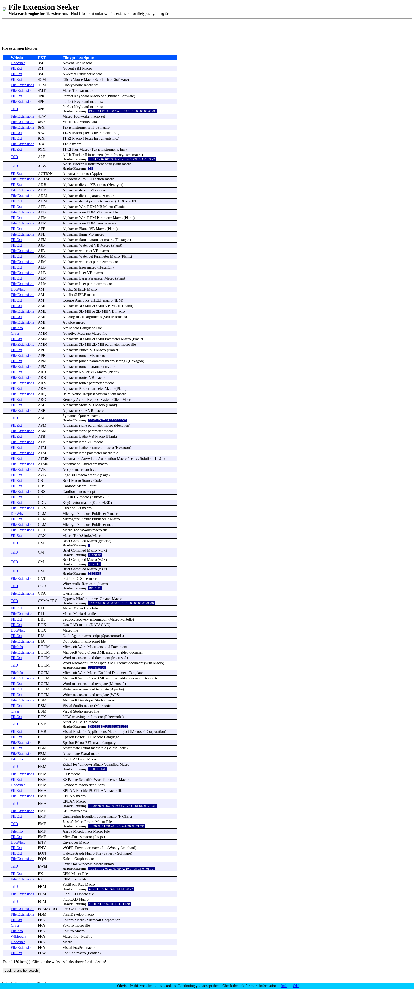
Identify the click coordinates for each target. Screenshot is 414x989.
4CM (42, 79)
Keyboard (81, 96)
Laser (83, 278)
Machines (118, 317)
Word (82, 647)
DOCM (44, 647)
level (95, 599)
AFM (42, 240)
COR (42, 586)
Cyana (67, 593)
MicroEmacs (84, 822)
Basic (77, 732)
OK (296, 986)
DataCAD (70, 625)
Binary (98, 764)
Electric (82, 790)
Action (76, 394)
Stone (83, 405)
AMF (42, 317)
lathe (82, 442)
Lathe (83, 436)
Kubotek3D (100, 497)
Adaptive (69, 333)
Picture (85, 514)
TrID (14, 109)
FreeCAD (70, 909)
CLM (42, 514)
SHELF (80, 289)
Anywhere (89, 458)
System (101, 394)
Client (116, 399)
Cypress (69, 599)
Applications (97, 732)
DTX (42, 717)
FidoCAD (70, 894)
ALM (42, 278)
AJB (41, 245)
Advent (68, 63)
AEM (42, 218)
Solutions (147, 458)
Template (136, 673)
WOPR (68, 848)
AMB (42, 306)
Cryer (15, 333)
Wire (82, 207)
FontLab (69, 953)
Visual (67, 706)
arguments (94, 317)
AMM (42, 333)
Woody (114, 848)
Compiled (78, 541)
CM (41, 543)
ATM (42, 447)
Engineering (72, 816)
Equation (89, 816)
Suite (84, 578)
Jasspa (67, 822)
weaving (78, 717)
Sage (66, 475)
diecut (83, 201)
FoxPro (68, 925)
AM (41, 289)
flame (83, 234)
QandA (83, 416)
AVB (42, 469)
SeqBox (69, 619)
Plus (75, 149)
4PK (41, 96)
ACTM (43, 179)
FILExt (16, 68)
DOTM (43, 673)
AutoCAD (86, 179)
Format (122, 663)
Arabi (72, 74)
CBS (41, 486)
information (98, 619)
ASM (42, 425)
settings (121, 361)
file (115, 212)
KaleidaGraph (73, 853)
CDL (42, 497)
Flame (83, 229)
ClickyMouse (73, 79)
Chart (126, 816)
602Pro (68, 578)
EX (40, 874)
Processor (110, 779)
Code (97, 480)
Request (89, 394)
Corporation (156, 732)
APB (42, 350)
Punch (84, 350)
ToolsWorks (82, 530)
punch (83, 355)
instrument (96, 155)
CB (40, 480)
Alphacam (70, 185)
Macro (87, 63)
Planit (119, 207)
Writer (67, 689)
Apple (96, 174)
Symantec (70, 416)
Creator (105, 599)
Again (75, 636)
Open (91, 652)
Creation (69, 508)
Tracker (78, 155)
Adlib (67, 155)
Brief (66, 480)
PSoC (80, 599)
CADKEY (71, 497)
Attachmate (71, 748)
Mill (88, 306)
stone (83, 410)
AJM (42, 256)
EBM (42, 748)
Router (84, 372)
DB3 (41, 619)
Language (87, 328)
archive (90, 469)
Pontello (126, 619)
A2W (42, 166)
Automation (71, 458)
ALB (42, 267)
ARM (42, 383)
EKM (42, 774)
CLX (42, 530)
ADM (42, 196)
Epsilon (68, 737)
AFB (42, 229)
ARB (42, 372)
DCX (42, 625)
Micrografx (71, 514)
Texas (67, 127)
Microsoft (70, 647)
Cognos (68, 300)
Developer (86, 700)
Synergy (110, 853)
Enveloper (70, 842)
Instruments (81, 127)
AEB (42, 207)
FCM (42, 894)
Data (87, 608)
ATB (41, 436)
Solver (101, 816)
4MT (42, 90)
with (109, 155)
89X (41, 127)
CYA (42, 593)
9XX (42, 149)
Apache (117, 689)
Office (92, 663)
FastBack (70, 884)
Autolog (69, 317)
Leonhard (128, 848)
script (91, 491)
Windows (85, 764)
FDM (42, 914)
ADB (42, 185)
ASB (42, 405)
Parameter (104, 218)
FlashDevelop (73, 914)
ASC (42, 418)
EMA (42, 790)
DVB (42, 724)
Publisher (84, 74)
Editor (79, 737)
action (99, 179)
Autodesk (70, 179)
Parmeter (97, 388)
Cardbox (69, 486)
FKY (42, 920)
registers (125, 155)
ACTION (45, 174)
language (110, 743)
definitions (97, 785)
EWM (42, 866)
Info (284, 986)
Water (83, 245)
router (83, 377)
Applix (68, 289)
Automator (71, 174)
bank (108, 164)
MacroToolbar (73, 90)
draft (89, 717)
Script (91, 486)
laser (82, 267)
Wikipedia (18, 936)
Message (84, 333)
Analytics (82, 300)
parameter (97, 196)
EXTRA (69, 759)
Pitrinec (107, 79)
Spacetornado (112, 636)
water (83, 251)
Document (119, 647)
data (94, 122)
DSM (42, 700)
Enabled (104, 673)
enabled (104, 647)
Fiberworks (113, 717)
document (136, 652)
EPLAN (69, 790)
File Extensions (22, 85)
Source (87, 480)
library (109, 864)
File (99, 328)
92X (41, 138)
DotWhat (18, 63)
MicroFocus (117, 748)
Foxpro (68, 920)
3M (40, 63)
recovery (82, 619)
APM (42, 361)
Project (123, 732)
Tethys (134, 458)
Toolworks (81, 116)
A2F (41, 157)
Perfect (68, 96)
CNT (42, 578)
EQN (42, 853)
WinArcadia (72, 584)
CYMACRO (48, 601)
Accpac (68, 469)
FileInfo (17, 328)
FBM (42, 887)
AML (42, 328)
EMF (42, 811)
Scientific (86, 779)
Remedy (69, 399)
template (151, 678)
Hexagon (115, 185)
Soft (107, 317)
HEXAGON (126, 201)
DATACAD (100, 625)
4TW (42, 116)
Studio (100, 700)
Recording (90, 584)
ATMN (43, 458)
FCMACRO (47, 909)
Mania (78, 608)
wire (82, 212)
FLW (42, 953)
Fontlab (93, 953)
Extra (85, 748)
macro (88, 85)
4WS (42, 122)
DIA (41, 636)
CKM (42, 508)
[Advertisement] (89, 31)
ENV (42, 842)
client (112, 394)
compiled (112, 764)
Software (121, 79)
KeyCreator (71, 502)
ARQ (42, 394)
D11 (41, 608)
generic (104, 541)
